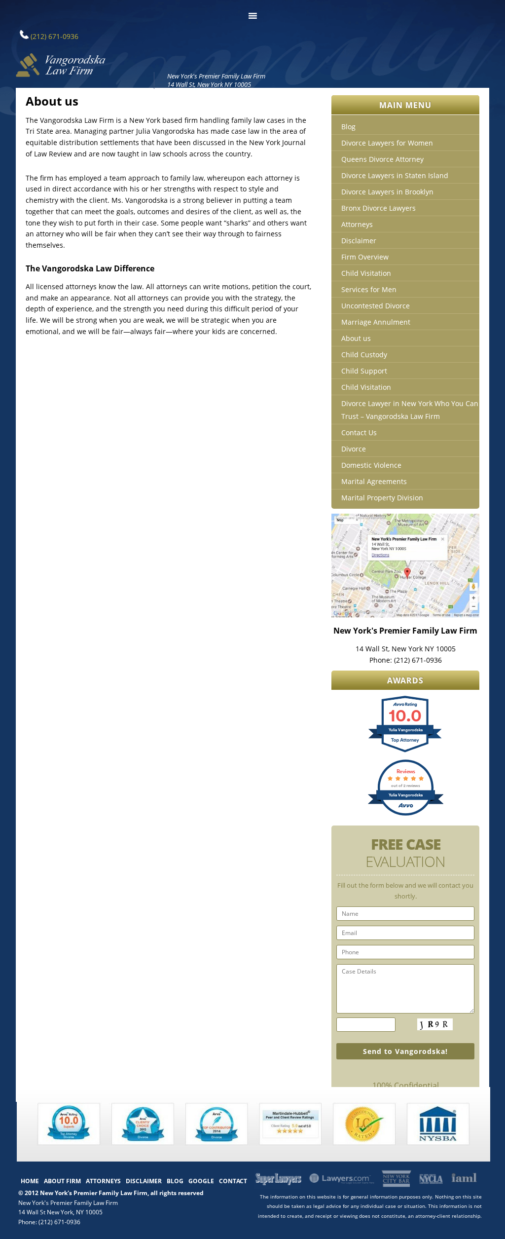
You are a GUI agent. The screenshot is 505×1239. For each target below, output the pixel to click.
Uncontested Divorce (375, 305)
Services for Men (369, 289)
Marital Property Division (382, 497)
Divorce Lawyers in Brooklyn (387, 191)
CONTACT (233, 1181)
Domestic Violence (371, 465)
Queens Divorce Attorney (382, 159)
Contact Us (359, 432)
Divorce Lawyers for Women (387, 143)
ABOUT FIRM (62, 1181)
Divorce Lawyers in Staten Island (394, 175)
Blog (348, 126)
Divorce (353, 448)
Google (201, 1181)
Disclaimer (358, 240)
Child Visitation (366, 273)
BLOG (175, 1181)
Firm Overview (365, 257)
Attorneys (357, 224)
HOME (30, 1181)
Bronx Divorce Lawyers (378, 208)
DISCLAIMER (144, 1181)
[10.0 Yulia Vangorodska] (405, 751)
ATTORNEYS (103, 1181)
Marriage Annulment (375, 322)
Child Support (364, 370)
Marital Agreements (374, 481)
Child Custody (364, 354)
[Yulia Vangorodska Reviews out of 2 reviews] (405, 814)
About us (356, 338)
